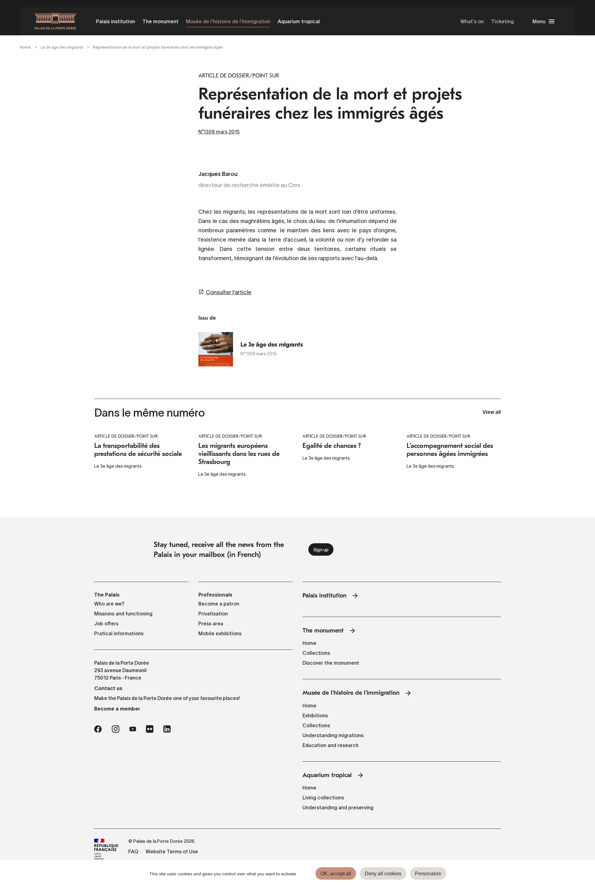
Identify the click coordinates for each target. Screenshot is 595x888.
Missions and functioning (123, 613)
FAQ (133, 851)
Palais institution (115, 21)
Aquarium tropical (299, 21)
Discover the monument (330, 663)
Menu (538, 21)
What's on (472, 21)
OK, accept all (335, 873)
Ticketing (502, 21)
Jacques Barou (217, 174)
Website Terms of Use (172, 851)
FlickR (149, 729)
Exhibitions (315, 715)
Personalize (428, 873)
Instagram (115, 729)
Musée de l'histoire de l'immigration (228, 21)
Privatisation (213, 613)
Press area (210, 623)
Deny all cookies (383, 873)
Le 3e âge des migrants (62, 47)
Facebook (98, 729)
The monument (160, 21)
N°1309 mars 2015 (219, 131)
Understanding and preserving (337, 807)
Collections (316, 653)
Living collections (323, 797)
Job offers (106, 623)
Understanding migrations (333, 735)
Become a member (117, 708)
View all (492, 412)
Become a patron (218, 603)
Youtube (132, 729)
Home (25, 47)
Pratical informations (118, 633)
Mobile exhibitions (219, 633)
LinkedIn (167, 729)
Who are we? (109, 603)
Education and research (330, 745)
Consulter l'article (228, 292)
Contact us (108, 688)
